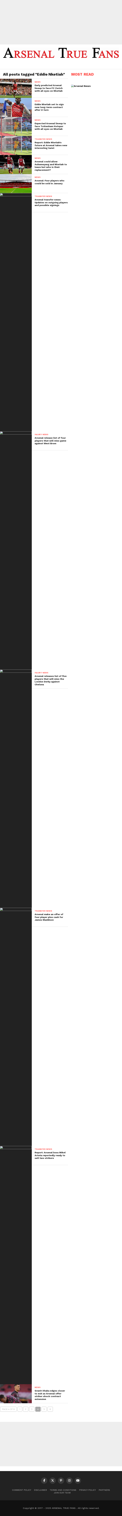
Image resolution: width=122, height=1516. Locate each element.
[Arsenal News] (81, 86)
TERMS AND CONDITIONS (63, 1490)
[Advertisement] (61, 22)
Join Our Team (62, 1493)
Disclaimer (40, 1490)
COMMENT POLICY (21, 1490)
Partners (104, 1490)
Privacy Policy (87, 1490)
